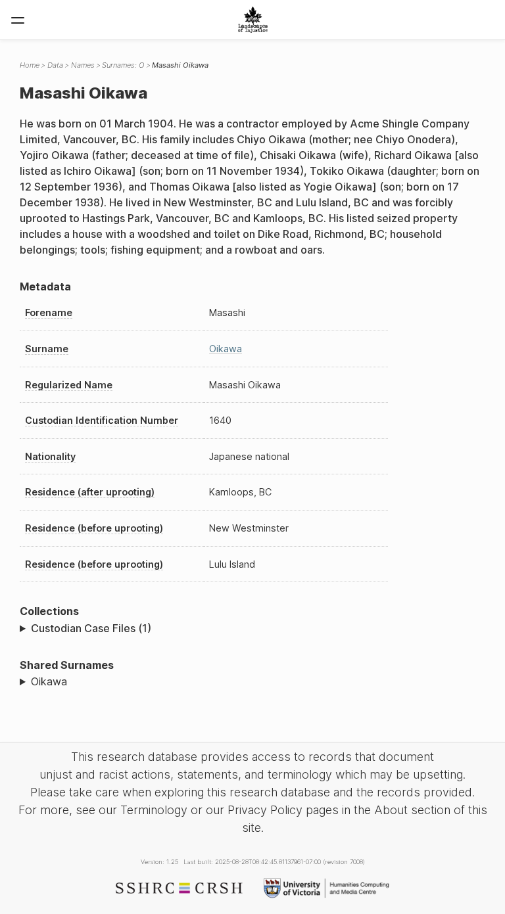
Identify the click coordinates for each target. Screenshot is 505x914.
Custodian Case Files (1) (91, 628)
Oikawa (225, 348)
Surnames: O (123, 65)
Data (55, 65)
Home (29, 65)
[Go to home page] (253, 19)
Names (83, 65)
